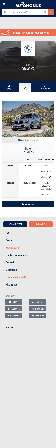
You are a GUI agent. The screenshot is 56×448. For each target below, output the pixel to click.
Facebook (15, 308)
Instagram (39, 308)
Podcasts (39, 302)
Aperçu (9, 88)
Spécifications (44, 88)
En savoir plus (28, 204)
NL (12, 327)
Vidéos (16, 302)
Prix (25, 89)
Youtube (15, 315)
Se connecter (15, 224)
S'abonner (41, 224)
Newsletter (39, 315)
